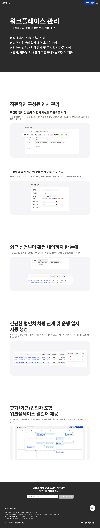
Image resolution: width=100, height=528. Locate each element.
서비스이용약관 (9, 523)
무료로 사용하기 (90, 3)
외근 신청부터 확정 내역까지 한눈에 (35, 43)
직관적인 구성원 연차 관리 (29, 38)
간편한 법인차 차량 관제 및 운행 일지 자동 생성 (42, 48)
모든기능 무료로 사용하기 (66, 497)
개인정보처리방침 (19, 523)
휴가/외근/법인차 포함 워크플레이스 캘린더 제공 (43, 52)
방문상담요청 (92, 508)
